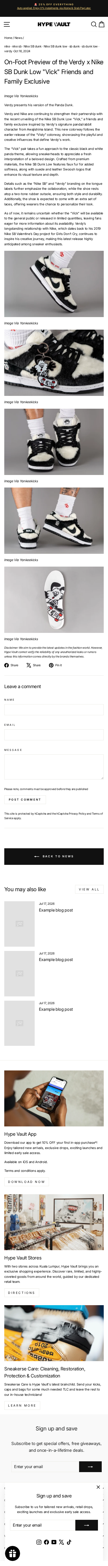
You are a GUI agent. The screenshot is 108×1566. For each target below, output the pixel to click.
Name (9, 699)
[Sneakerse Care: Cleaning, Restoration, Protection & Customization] (54, 1333)
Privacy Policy (77, 813)
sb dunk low (89, 46)
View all (89, 889)
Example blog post (56, 910)
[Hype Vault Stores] (54, 1222)
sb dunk (74, 46)
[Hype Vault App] (54, 1098)
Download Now (26, 1182)
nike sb (17, 46)
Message (13, 749)
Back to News (57, 856)
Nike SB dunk (33, 46)
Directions (21, 1293)
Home (8, 38)
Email (10, 724)
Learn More (22, 1405)
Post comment (25, 799)
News (18, 38)
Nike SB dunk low (55, 46)
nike (7, 46)
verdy (8, 51)
